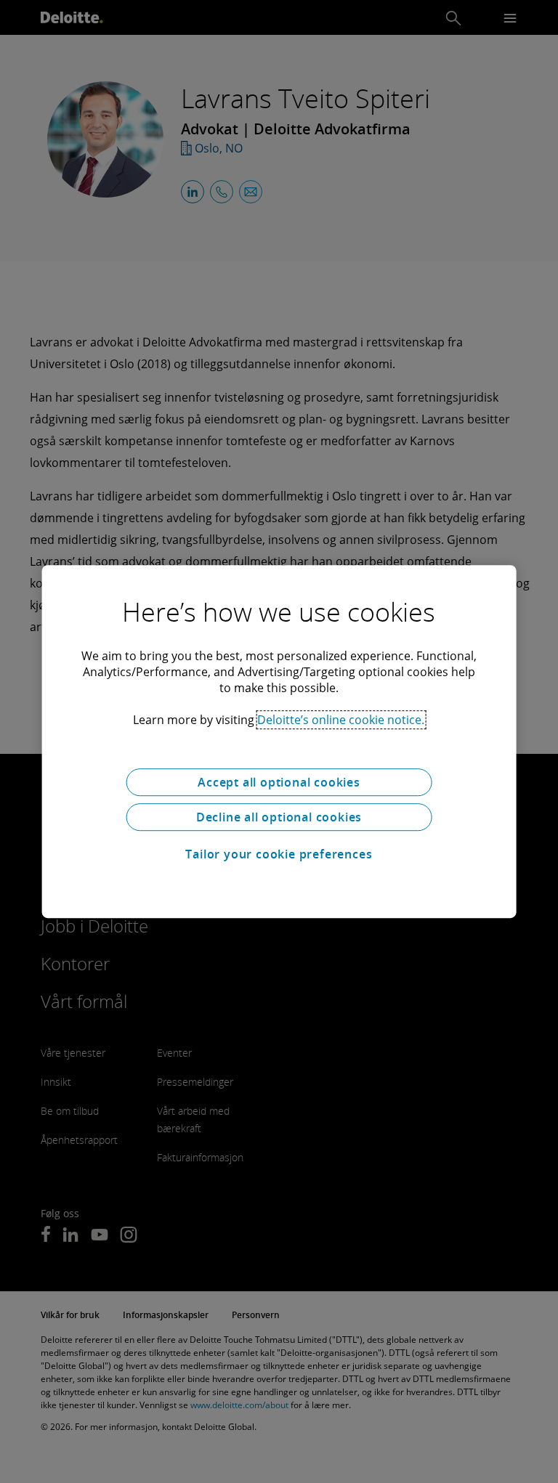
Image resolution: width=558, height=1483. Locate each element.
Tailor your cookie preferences (278, 854)
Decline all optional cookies (279, 817)
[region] (279, 741)
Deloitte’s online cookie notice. (340, 720)
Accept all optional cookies (279, 782)
